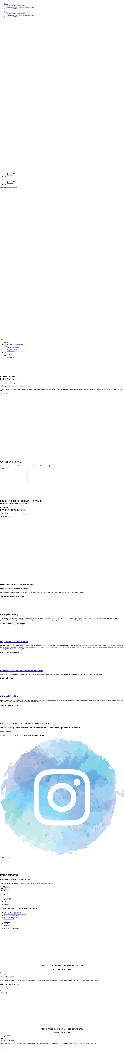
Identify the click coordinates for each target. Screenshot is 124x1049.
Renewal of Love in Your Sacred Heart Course (21, 670)
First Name (3, 886)
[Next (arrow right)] (2, 1048)
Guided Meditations (13, 347)
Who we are (10, 354)
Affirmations (11, 351)
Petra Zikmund (11, 173)
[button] (62, 340)
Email (2, 888)
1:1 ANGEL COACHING (11, 8)
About (5, 171)
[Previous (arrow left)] (0, 1048)
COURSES (7, 343)
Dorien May (10, 175)
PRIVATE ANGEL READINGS (13, 344)
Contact (6, 176)
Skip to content (4, 1)
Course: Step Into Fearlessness (16, 5)
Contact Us (10, 357)
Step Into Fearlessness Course (14, 641)
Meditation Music (12, 349)
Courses (6, 4)
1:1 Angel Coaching (9, 696)
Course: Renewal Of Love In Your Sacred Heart (21, 7)
